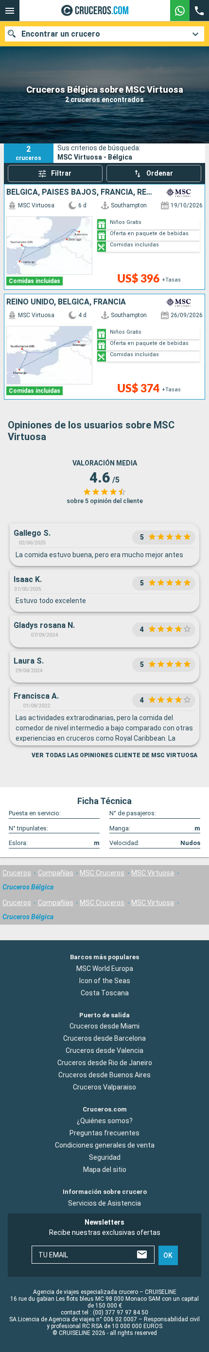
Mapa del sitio (104, 1169)
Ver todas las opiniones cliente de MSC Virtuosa (114, 755)
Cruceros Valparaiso (104, 1087)
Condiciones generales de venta (105, 1145)
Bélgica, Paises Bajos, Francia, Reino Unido (80, 192)
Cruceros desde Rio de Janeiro (104, 1063)
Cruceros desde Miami (104, 1026)
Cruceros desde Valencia (104, 1050)
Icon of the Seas (104, 981)
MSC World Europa (104, 968)
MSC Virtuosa (152, 873)
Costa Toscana (105, 993)
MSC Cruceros (102, 873)
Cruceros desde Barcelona (104, 1038)
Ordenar (159, 173)
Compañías (55, 873)
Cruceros (16, 873)
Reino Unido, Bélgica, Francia (66, 302)
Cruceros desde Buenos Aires (104, 1075)
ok (168, 1255)
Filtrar (61, 173)
